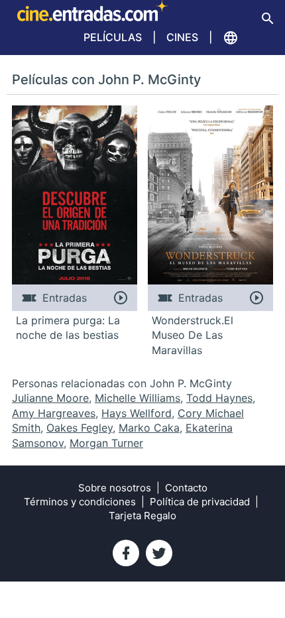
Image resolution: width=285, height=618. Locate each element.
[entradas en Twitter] (159, 553)
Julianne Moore (50, 397)
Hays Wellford (136, 413)
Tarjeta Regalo (142, 515)
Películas (113, 37)
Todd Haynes (219, 397)
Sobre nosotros (114, 487)
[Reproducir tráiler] (120, 298)
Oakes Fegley (79, 427)
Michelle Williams (137, 397)
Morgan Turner (106, 443)
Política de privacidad (200, 501)
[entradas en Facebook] (126, 553)
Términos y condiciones (80, 501)
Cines (182, 37)
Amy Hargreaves (53, 413)
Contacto (186, 487)
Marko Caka (149, 427)
